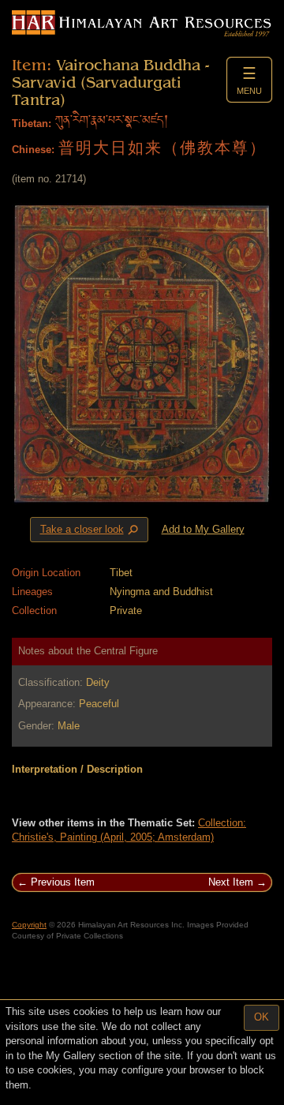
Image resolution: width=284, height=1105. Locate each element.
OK (261, 1017)
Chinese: (33, 149)
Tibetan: (31, 123)
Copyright (29, 924)
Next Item (230, 882)
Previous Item (63, 882)
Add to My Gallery (203, 529)
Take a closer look (90, 530)
